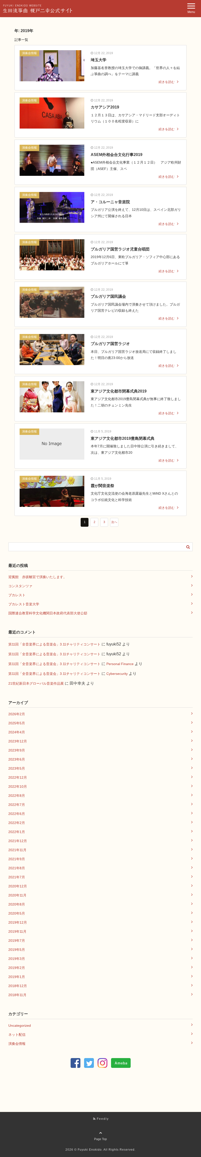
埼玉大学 (98, 60)
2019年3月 (16, 959)
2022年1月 (16, 832)
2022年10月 (17, 786)
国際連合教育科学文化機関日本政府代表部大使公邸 (47, 613)
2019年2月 (16, 968)
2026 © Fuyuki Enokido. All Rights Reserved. (100, 1149)
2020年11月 (17, 895)
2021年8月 (16, 868)
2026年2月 (16, 714)
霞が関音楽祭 (102, 486)
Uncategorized (19, 1025)
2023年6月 (16, 759)
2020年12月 (17, 886)
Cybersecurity (117, 674)
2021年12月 (17, 841)
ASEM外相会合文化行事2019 (116, 155)
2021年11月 (17, 850)
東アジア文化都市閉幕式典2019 (119, 391)
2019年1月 (16, 977)
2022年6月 (16, 814)
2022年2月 (16, 823)
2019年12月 (17, 922)
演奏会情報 (29, 53)
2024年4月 (16, 732)
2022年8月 (16, 796)
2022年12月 (17, 777)
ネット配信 (16, 1035)
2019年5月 (16, 950)
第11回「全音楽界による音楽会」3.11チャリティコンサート (54, 644)
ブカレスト (16, 595)
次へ (114, 522)
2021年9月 (16, 859)
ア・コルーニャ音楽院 (110, 202)
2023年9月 (16, 750)
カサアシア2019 (105, 107)
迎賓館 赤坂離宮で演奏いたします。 (37, 577)
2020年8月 (16, 904)
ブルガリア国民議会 (108, 296)
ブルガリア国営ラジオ (110, 344)
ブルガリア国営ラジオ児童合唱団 (120, 249)
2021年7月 (16, 877)
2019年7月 (16, 940)
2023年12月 (17, 741)
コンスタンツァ (20, 586)
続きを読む (167, 82)
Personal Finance (120, 664)
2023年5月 (16, 768)
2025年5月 (16, 723)
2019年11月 (17, 931)
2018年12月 (17, 986)
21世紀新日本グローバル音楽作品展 (36, 683)
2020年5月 (16, 913)
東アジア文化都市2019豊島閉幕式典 (122, 438)
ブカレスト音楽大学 (23, 604)
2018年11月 (17, 995)
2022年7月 (16, 805)
